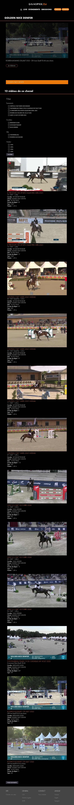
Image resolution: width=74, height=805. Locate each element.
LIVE (25, 9)
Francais (57, 794)
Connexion (65, 9)
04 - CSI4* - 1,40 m (12, 611)
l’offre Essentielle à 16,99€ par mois (40, 42)
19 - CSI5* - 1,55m (12, 195)
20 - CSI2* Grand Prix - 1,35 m (15, 299)
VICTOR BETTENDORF (19, 197)
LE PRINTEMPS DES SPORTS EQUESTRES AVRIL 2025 (25, 193)
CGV (23, 794)
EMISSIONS (46, 9)
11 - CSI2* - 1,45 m (12, 403)
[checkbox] (19, 106)
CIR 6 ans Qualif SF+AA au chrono (16, 763)
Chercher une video (11, 794)
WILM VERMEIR (17, 509)
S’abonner (58, 9)
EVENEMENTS (34, 9)
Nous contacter (42, 794)
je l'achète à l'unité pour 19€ (37, 44)
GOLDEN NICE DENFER (19, 199)
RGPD (23, 801)
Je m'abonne (11, 66)
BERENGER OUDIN (18, 665)
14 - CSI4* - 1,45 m (12, 507)
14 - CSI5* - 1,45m (12, 247)
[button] (10, 154)
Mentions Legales (26, 798)
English (56, 798)
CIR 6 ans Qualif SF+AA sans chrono (16, 713)
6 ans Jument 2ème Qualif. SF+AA (16, 663)
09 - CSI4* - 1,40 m (12, 559)
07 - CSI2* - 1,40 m (12, 455)
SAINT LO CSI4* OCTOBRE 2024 (19, 505)
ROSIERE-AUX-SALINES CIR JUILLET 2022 (20, 712)
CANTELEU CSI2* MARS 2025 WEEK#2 (21, 297)
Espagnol (57, 801)
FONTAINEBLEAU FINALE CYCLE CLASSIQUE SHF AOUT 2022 (29, 661)
